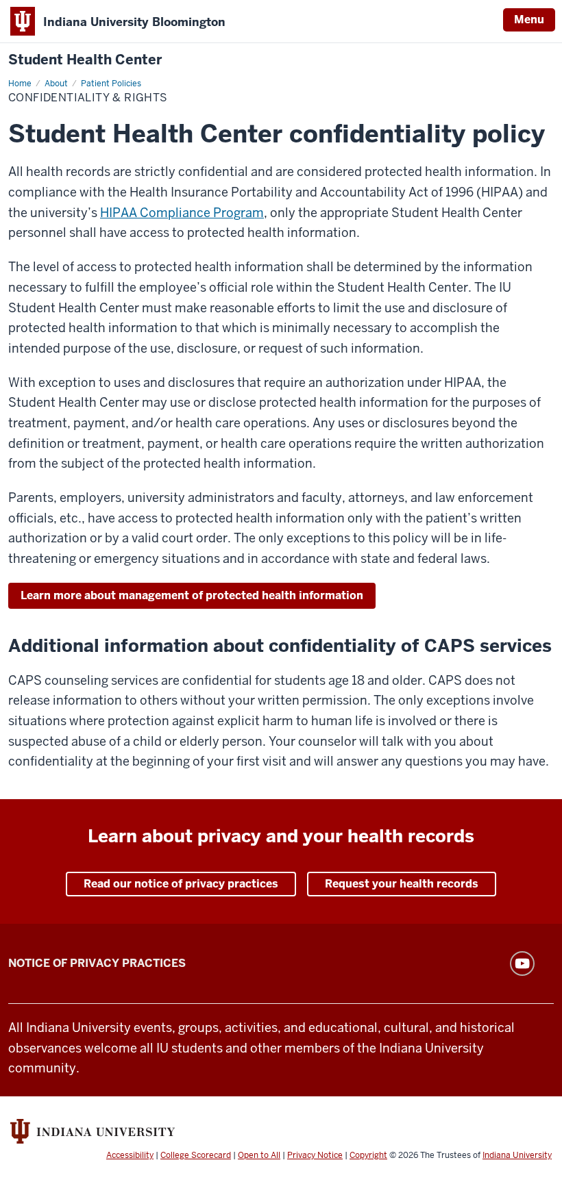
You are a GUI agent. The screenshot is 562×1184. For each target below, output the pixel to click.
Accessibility (130, 1155)
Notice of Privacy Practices (97, 963)
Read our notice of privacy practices (181, 884)
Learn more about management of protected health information (192, 595)
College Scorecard (195, 1155)
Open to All (259, 1155)
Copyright (368, 1155)
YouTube (522, 963)
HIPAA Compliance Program (182, 213)
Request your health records (401, 884)
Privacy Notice (315, 1155)
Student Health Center (85, 60)
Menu (529, 19)
